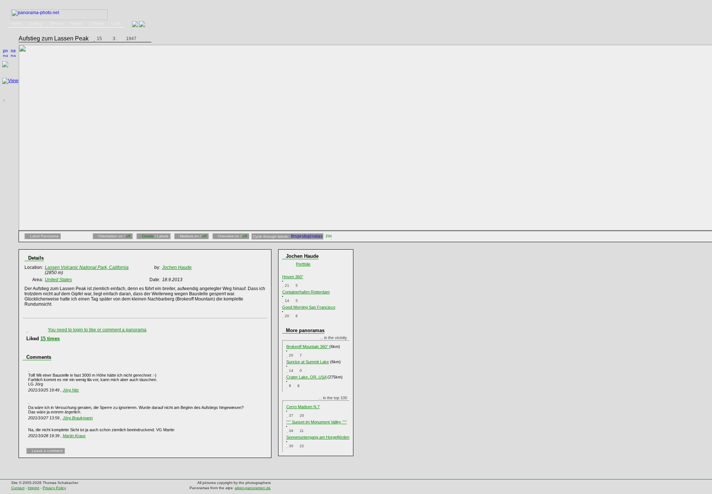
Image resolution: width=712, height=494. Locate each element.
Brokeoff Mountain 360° (307, 346)
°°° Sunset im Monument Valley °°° (316, 422)
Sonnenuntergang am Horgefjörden (317, 437)
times (50, 338)
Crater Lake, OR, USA (306, 377)
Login (116, 23)
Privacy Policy (54, 488)
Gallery (35, 23)
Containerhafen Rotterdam (306, 292)
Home (16, 23)
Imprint (33, 488)
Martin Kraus (74, 435)
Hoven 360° (292, 276)
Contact (97, 23)
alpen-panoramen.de (253, 488)
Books (76, 23)
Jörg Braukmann (78, 418)
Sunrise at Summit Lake (307, 362)
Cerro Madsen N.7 (303, 406)
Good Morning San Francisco (308, 307)
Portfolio (303, 264)
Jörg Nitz (71, 390)
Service (56, 23)
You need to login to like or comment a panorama (97, 329)
